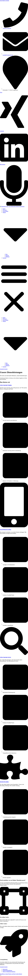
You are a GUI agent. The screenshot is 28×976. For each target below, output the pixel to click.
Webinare (7, 256)
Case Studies (5, 211)
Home (4, 208)
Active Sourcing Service (5, 657)
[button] (14, 288)
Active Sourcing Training (6, 385)
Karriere (4, 257)
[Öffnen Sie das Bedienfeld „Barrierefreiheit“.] (0, 975)
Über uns (5, 210)
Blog (6, 254)
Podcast (7, 255)
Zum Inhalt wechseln (4, 0)
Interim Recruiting (4, 781)
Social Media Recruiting (5, 529)
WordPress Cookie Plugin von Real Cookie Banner (11, 974)
